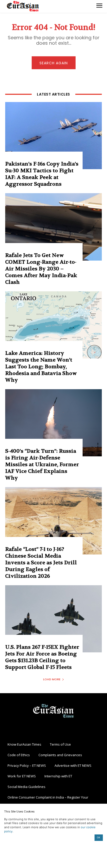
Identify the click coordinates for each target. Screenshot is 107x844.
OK (98, 837)
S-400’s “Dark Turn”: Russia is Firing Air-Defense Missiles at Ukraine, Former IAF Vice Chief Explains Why (42, 464)
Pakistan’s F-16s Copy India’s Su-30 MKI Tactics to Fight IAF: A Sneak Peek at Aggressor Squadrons (41, 174)
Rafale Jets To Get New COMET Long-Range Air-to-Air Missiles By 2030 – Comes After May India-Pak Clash (41, 268)
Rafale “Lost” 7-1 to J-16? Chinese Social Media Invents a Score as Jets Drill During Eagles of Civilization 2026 (41, 562)
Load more (52, 679)
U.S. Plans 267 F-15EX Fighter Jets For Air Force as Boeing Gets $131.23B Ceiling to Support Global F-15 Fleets (42, 657)
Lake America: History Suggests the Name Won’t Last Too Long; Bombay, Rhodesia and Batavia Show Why (41, 366)
